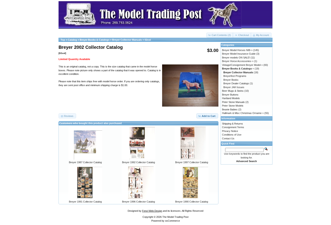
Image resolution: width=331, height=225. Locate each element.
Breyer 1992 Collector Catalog (138, 162)
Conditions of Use (231, 134)
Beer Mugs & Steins (233, 90)
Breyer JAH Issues (233, 87)
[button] (220, 35)
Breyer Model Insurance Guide (239, 53)
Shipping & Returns (232, 123)
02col (148, 39)
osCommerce (172, 220)
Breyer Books (230, 79)
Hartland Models (231, 98)
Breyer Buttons (230, 94)
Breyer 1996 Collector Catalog (138, 201)
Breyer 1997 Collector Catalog (191, 162)
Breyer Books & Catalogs (94, 39)
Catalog (72, 39)
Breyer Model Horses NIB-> (237, 50)
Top (63, 39)
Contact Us (228, 138)
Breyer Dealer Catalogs (236, 83)
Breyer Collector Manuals (127, 39)
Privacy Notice (230, 131)
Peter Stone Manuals (233, 102)
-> (238, 68)
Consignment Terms (233, 127)
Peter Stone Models (232, 105)
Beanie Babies (230, 109)
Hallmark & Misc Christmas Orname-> (243, 113)
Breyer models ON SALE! (236, 57)
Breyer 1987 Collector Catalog (85, 162)
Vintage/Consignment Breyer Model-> (242, 65)
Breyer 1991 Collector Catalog (85, 201)
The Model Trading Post (175, 217)
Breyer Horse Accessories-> (237, 61)
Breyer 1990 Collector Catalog (191, 201)
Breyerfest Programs (234, 76)
